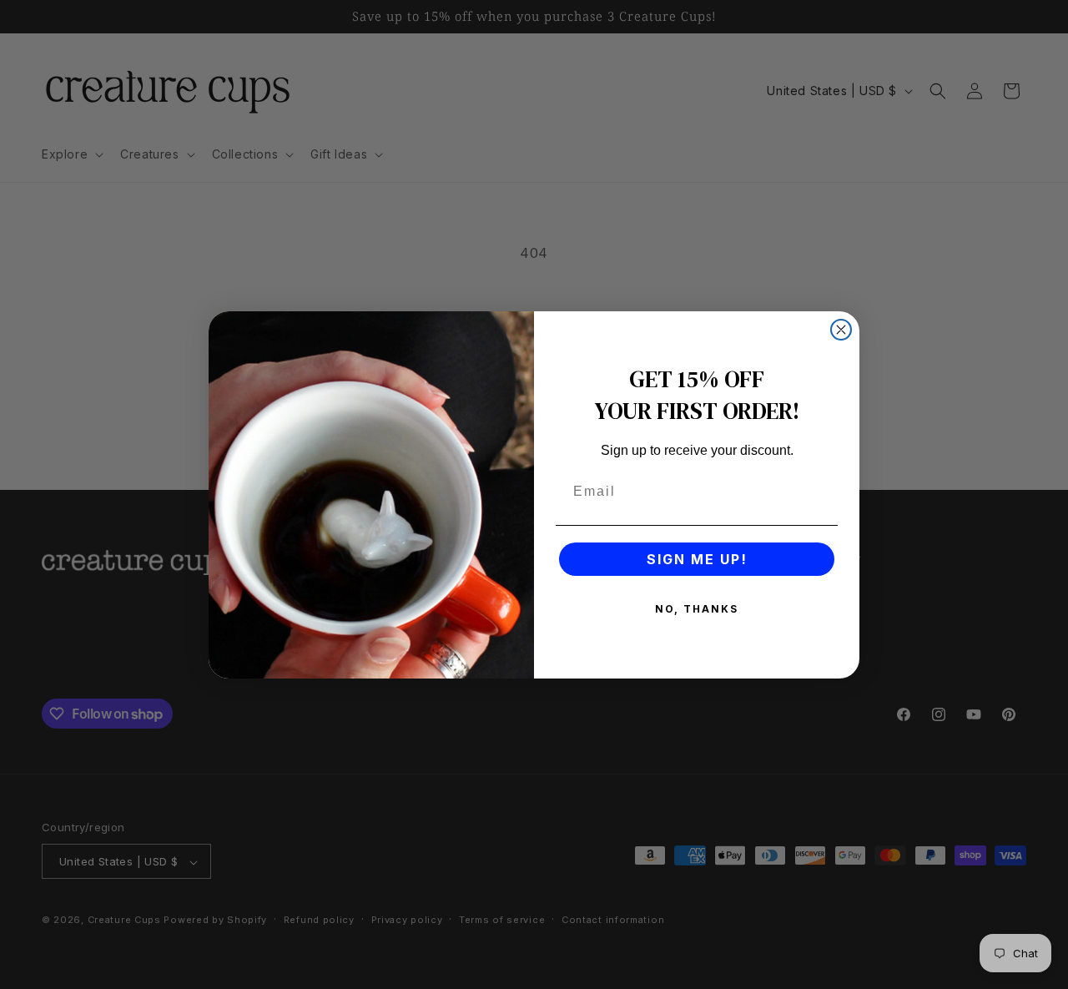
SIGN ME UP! (697, 559)
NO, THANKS (696, 609)
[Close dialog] (841, 330)
